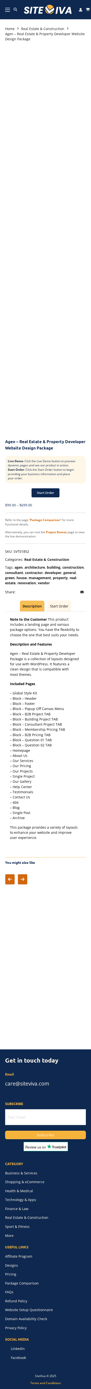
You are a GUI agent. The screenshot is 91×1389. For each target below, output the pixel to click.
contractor (34, 572)
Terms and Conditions (45, 1383)
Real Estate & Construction (42, 28)
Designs (11, 1265)
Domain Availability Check (26, 1318)
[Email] (82, 592)
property (60, 577)
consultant (14, 572)
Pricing (10, 1274)
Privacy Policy (16, 1328)
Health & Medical (19, 1191)
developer (53, 572)
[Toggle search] (15, 9)
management (40, 577)
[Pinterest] (52, 592)
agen (19, 567)
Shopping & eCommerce (24, 1182)
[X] (31, 592)
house (22, 577)
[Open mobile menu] (7, 10)
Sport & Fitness (17, 1226)
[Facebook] (21, 592)
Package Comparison (22, 1283)
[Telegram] (62, 592)
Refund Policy (16, 1301)
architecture (35, 567)
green (10, 577)
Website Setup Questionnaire (29, 1309)
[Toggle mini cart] (88, 9)
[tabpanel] (45, 728)
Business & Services (21, 1173)
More (9, 1235)
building (53, 567)
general (69, 572)
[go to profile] (80, 9)
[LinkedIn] (42, 592)
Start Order (45, 493)
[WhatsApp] (72, 592)
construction (73, 567)
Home (10, 28)
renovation (26, 583)
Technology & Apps (20, 1199)
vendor (44, 583)
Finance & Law (16, 1208)
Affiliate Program (18, 1256)
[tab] (32, 606)
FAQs (9, 1292)
